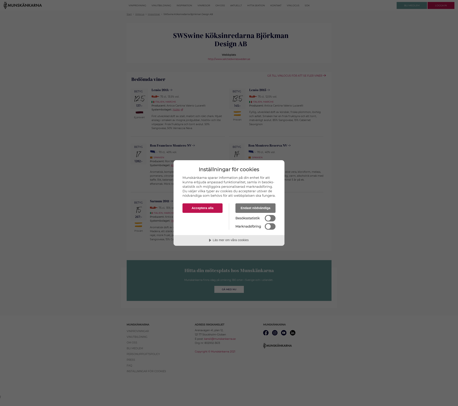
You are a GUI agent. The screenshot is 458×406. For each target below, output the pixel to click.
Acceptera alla (202, 208)
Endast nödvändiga (255, 208)
